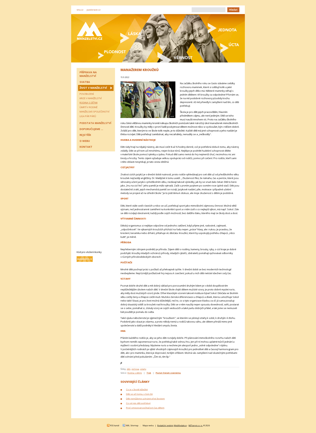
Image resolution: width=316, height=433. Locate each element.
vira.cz (80, 9)
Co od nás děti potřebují (138, 403)
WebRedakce (180, 425)
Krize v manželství (91, 98)
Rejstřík (85, 135)
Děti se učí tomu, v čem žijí (139, 394)
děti (128, 369)
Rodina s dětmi (134, 372)
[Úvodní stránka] (89, 31)
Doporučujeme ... (91, 129)
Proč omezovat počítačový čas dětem (145, 407)
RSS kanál (114, 425)
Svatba (85, 82)
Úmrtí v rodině (88, 107)
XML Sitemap (132, 425)
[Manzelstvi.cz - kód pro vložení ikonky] (85, 261)
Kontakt (86, 146)
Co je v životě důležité (137, 389)
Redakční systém (165, 425)
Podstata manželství (95, 123)
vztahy (143, 369)
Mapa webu (148, 425)
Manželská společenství (94, 111)
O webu (85, 141)
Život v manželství (93, 87)
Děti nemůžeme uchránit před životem (145, 398)
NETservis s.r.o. (196, 425)
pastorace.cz (94, 9)
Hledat (233, 9)
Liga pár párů (88, 116)
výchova (135, 369)
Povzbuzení (87, 94)
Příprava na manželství (88, 74)
